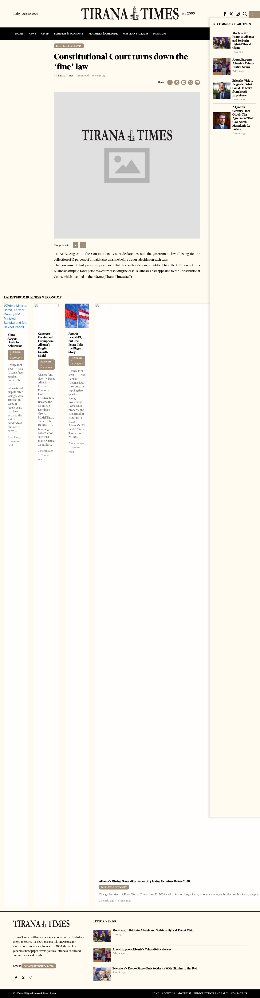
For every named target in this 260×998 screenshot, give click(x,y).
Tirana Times (65, 75)
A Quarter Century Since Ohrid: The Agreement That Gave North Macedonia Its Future (243, 118)
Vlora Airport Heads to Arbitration (15, 340)
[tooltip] (225, 13)
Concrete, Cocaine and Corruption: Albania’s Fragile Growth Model (46, 345)
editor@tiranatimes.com (39, 966)
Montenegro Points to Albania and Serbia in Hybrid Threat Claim (243, 40)
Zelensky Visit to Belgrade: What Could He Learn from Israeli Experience (242, 88)
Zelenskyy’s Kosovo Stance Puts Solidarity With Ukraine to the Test (154, 968)
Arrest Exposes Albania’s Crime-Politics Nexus (243, 63)
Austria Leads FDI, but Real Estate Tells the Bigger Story (76, 343)
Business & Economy (69, 45)
